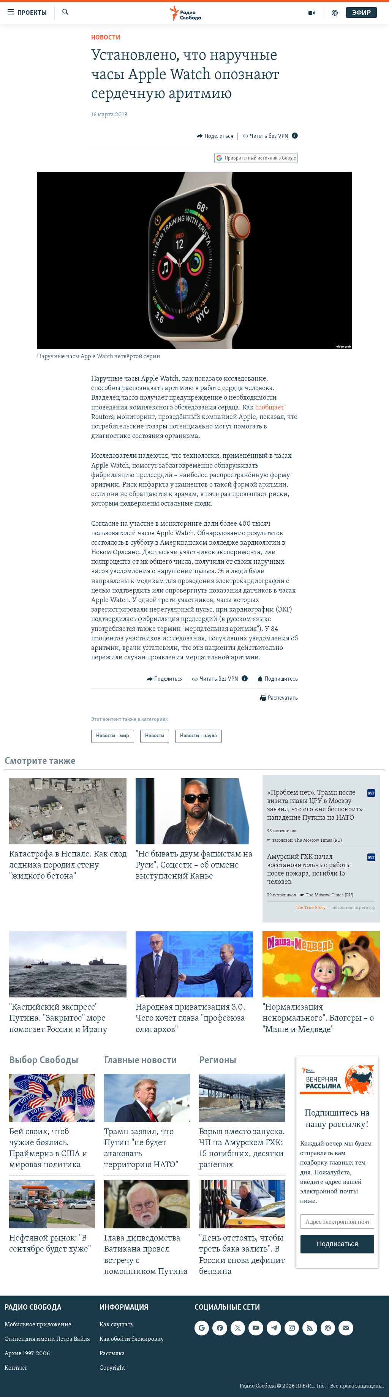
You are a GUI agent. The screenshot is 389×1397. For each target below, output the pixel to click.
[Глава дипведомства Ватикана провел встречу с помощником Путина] (147, 1204)
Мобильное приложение (38, 1325)
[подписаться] (345, 1328)
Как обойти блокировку (132, 1339)
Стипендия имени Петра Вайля (47, 1339)
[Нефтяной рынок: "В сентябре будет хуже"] (52, 1204)
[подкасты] (334, 13)
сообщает (269, 408)
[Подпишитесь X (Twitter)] (238, 1328)
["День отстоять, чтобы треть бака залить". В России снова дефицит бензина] (242, 1204)
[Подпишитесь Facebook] (219, 1328)
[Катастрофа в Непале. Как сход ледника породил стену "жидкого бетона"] (68, 811)
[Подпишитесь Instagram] (292, 1328)
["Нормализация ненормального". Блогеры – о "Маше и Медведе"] (321, 964)
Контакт (16, 1368)
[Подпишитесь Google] (201, 1328)
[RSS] (309, 1328)
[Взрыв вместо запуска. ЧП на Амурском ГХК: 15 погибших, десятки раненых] (242, 1098)
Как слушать (116, 1325)
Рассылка (112, 1354)
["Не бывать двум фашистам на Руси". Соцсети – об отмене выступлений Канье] (194, 811)
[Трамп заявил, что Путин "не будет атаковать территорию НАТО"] (147, 1098)
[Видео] (311, 13)
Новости (105, 38)
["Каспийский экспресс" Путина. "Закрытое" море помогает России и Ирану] (68, 964)
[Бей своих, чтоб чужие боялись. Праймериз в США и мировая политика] (52, 1098)
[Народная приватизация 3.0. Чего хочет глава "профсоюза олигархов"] (194, 964)
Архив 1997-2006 (27, 1354)
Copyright (112, 1368)
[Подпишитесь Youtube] (255, 1328)
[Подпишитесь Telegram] (274, 1328)
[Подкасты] (328, 1328)
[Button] (215, 136)
